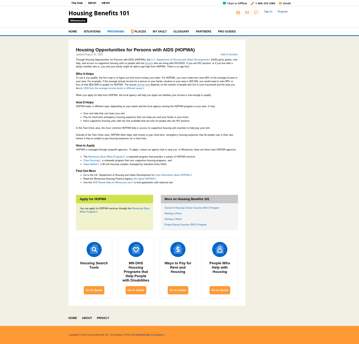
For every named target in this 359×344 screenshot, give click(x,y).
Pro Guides (227, 31)
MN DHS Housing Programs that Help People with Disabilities (135, 271)
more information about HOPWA (172, 175)
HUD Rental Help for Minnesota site (112, 182)
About (87, 318)
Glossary (181, 31)
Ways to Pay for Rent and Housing (178, 267)
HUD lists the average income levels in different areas (113, 88)
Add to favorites (229, 54)
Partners (203, 31)
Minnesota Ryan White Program (105, 156)
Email (287, 3)
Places (140, 31)
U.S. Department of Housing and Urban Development (179, 59)
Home (72, 31)
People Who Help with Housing (219, 267)
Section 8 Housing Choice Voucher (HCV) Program (192, 207)
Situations (92, 31)
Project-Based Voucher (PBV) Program (186, 224)
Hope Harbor (90, 164)
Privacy (103, 318)
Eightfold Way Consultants (149, 335)
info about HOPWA (144, 178)
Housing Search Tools (94, 265)
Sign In (268, 11)
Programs (115, 31)
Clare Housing (91, 160)
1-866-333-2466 (265, 3)
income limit (143, 84)
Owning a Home (173, 219)
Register (283, 11)
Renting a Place (173, 213)
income (149, 63)
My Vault (160, 31)
